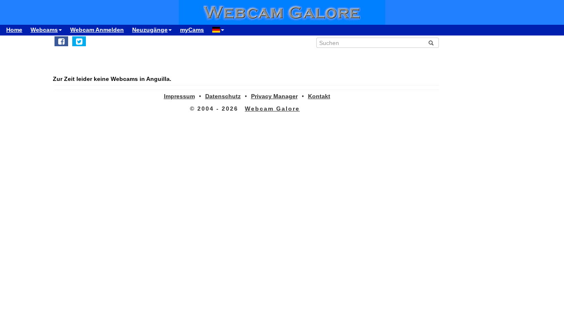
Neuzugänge (150, 29)
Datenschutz (223, 96)
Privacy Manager (274, 96)
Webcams (44, 29)
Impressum (179, 96)
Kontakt (319, 96)
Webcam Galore (272, 108)
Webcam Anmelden (97, 29)
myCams (192, 29)
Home (14, 29)
